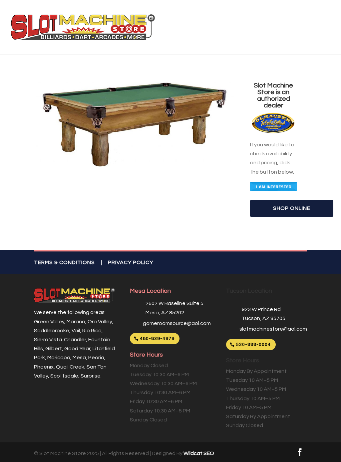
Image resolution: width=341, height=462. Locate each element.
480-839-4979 (157, 338)
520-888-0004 (253, 344)
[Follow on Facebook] (299, 452)
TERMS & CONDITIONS (64, 262)
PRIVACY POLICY (130, 262)
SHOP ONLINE (291, 208)
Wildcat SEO (198, 453)
